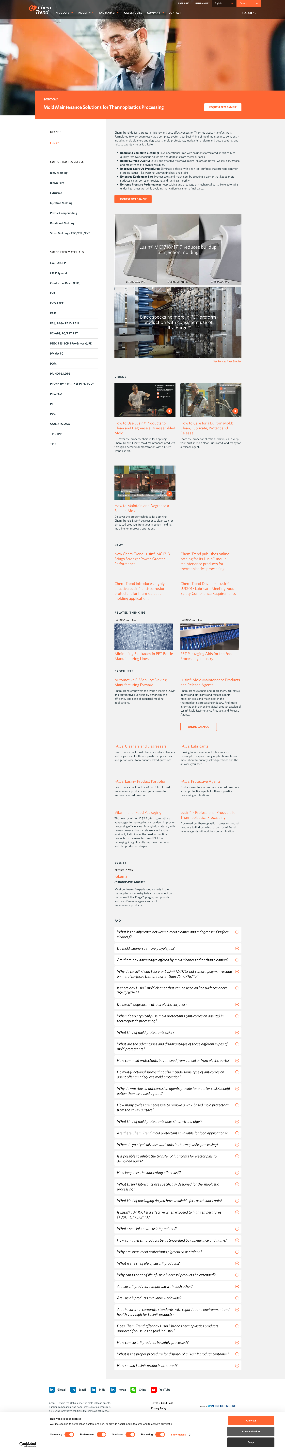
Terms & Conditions (162, 1402)
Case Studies (133, 12)
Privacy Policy (159, 1408)
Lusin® (54, 143)
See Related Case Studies (227, 361)
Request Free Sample (223, 107)
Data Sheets (184, 3)
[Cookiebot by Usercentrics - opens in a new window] (28, 1444)
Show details (178, 1434)
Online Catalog (198, 726)
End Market (107, 12)
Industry (84, 12)
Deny (251, 1442)
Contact (175, 12)
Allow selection (251, 1431)
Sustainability (201, 3)
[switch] (101, 1434)
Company (153, 12)
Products (62, 12)
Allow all (251, 1420)
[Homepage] (40, 9)
